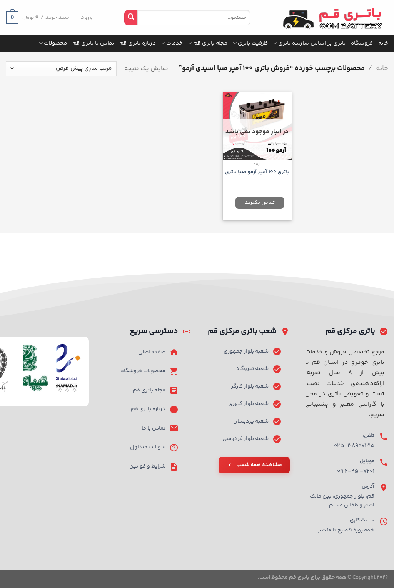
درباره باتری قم (137, 43)
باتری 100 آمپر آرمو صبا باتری (257, 172)
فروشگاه (362, 43)
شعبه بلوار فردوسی (245, 439)
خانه (383, 43)
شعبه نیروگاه (252, 369)
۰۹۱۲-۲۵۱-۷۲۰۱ (355, 471)
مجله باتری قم (210, 43)
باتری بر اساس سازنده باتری (312, 43)
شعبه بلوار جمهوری (246, 351)
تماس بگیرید (260, 202)
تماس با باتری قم (93, 43)
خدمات (174, 43)
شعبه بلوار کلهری (248, 404)
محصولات (55, 43)
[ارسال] (130, 17)
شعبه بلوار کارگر (250, 386)
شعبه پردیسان (251, 421)
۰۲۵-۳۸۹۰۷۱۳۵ (354, 445)
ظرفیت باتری (253, 43)
